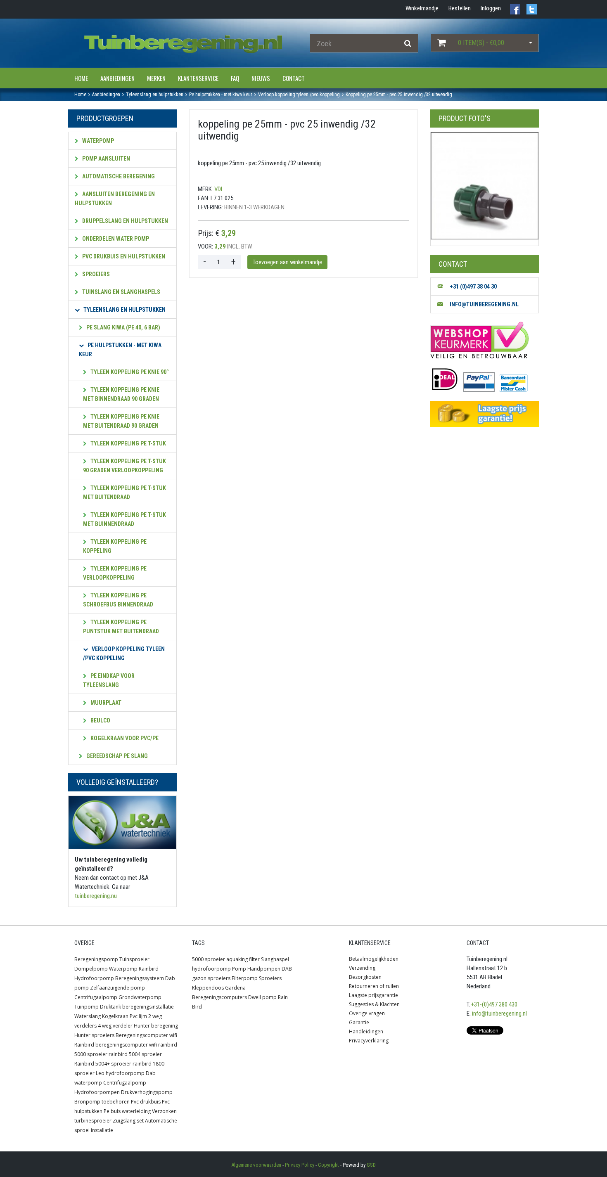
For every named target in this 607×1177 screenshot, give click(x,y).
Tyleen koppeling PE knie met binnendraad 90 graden (121, 394)
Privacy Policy (299, 1165)
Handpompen (263, 968)
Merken (156, 78)
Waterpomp (97, 140)
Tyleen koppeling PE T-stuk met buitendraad (124, 492)
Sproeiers (95, 274)
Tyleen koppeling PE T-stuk (127, 443)
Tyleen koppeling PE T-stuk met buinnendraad (124, 519)
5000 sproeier (208, 959)
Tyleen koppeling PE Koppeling (115, 546)
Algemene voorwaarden (256, 1165)
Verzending (362, 967)
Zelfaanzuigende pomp (117, 987)
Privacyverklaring (369, 1040)
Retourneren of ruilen (374, 986)
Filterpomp (245, 978)
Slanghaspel (275, 959)
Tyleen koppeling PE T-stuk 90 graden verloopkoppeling (124, 466)
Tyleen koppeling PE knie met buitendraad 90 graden (121, 421)
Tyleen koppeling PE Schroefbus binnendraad (118, 600)
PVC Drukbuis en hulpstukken (123, 256)
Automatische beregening (118, 176)
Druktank (110, 1006)
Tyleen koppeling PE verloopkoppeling (115, 573)
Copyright (328, 1165)
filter (254, 959)
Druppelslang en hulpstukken (124, 221)
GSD (371, 1165)
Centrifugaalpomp (95, 997)
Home (81, 78)
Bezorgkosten (365, 976)
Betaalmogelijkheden (373, 958)
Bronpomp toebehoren (102, 1101)
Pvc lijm (138, 1016)
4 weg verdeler (115, 1025)
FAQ (235, 78)
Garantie (359, 1022)
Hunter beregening (156, 1025)
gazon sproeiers (211, 978)
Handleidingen (366, 1031)
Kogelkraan (115, 1016)
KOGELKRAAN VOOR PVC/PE (124, 738)
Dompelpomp (91, 968)
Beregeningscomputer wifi (146, 1035)
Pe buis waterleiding (127, 1111)
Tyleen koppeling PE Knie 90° (129, 372)
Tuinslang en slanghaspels (120, 292)
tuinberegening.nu (96, 896)
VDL (219, 189)
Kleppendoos (208, 987)
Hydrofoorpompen (97, 1092)
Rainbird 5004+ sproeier (102, 1063)
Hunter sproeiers (94, 1035)
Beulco (99, 720)
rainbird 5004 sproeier (135, 1054)
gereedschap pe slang (116, 756)
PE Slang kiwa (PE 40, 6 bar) (122, 327)
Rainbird (149, 968)
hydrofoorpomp (211, 968)
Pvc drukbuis (146, 1101)
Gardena (235, 987)
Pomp (239, 968)
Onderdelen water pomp (115, 238)
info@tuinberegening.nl (499, 1013)
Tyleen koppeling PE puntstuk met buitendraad (121, 627)
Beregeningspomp (96, 959)
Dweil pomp (262, 997)
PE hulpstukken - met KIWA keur (120, 350)
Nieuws (260, 78)
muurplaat (105, 702)
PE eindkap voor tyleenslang (109, 680)
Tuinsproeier (134, 959)
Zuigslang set (128, 1120)
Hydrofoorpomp (94, 978)
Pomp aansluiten (105, 158)
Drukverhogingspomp (147, 1092)
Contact (293, 78)
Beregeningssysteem (139, 978)
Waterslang (87, 1016)
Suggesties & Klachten (374, 1004)
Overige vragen (367, 1013)
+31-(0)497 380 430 (494, 1004)
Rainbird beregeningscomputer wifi (115, 1044)
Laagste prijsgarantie (373, 995)
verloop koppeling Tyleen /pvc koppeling (124, 653)
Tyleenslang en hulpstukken (124, 309)
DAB (287, 968)
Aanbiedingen (117, 78)
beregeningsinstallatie (148, 1006)
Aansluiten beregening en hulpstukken (115, 198)
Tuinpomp (86, 1006)
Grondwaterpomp (140, 997)
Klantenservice (198, 78)
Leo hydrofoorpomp (120, 1073)
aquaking (237, 959)
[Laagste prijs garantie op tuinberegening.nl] (484, 414)
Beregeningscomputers (219, 997)
